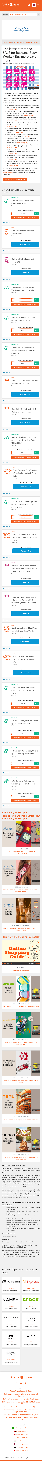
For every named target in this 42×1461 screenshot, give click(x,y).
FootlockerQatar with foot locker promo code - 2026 (21, 1419)
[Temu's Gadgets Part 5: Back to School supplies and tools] (21, 1101)
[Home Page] (10, 4)
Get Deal (25, 273)
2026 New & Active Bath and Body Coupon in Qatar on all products (23, 350)
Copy (36, 213)
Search (5, 14)
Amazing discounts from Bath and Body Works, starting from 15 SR (25, 537)
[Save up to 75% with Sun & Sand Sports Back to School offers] (21, 1025)
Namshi (11, 1306)
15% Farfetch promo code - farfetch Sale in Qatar (21, 1399)
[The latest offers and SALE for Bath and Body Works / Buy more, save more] (21, 77)
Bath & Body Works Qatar (15, 812)
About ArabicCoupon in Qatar (21, 1391)
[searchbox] (23, 14)
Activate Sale (25, 244)
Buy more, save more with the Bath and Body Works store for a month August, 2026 (24, 568)
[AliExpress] (31, 1281)
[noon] (31, 1335)
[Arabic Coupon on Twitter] (21, 1383)
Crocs (31, 1306)
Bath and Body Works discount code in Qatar (21, 1407)
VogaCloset (11, 1360)
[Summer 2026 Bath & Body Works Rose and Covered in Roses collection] (21, 872)
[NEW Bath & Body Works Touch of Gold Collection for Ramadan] (21, 910)
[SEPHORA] (31, 1317)
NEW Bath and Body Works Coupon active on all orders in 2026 (23, 690)
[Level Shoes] (11, 1335)
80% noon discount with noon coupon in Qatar (21, 1415)
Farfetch (11, 1288)
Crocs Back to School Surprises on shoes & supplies (21, 1006)
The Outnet (11, 1324)
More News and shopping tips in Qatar (21, 936)
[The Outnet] (11, 1317)
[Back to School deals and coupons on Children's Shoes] (21, 1063)
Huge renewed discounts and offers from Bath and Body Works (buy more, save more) (23, 600)
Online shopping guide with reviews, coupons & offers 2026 (21, 1395)
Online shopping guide (21, 970)
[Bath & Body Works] (21, 29)
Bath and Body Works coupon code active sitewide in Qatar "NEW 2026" (23, 440)
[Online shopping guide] (21, 952)
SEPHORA (31, 1324)
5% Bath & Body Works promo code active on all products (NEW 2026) (24, 504)
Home (5, 42)
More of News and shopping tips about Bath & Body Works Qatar (21, 817)
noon (31, 1342)
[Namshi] (11, 1299)
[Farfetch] (11, 1281)
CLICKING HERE (12, 109)
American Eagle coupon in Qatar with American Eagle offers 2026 (21, 1411)
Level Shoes (11, 1342)
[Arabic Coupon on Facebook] (25, 1383)
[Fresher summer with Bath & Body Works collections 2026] (21, 834)
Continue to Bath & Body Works (15, 179)
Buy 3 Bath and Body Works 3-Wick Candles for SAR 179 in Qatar (25, 473)
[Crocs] (31, 1299)
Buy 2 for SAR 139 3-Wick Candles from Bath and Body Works (25, 659)
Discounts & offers (18, 42)
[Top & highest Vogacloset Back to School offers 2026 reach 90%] (21, 1139)
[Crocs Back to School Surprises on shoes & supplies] (21, 988)
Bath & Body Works (32, 42)
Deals (10, 42)
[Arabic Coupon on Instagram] (16, 1383)
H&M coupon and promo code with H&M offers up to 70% (21, 1403)
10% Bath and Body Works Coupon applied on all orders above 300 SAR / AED (23, 784)
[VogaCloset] (11, 1353)
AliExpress (30, 1288)
